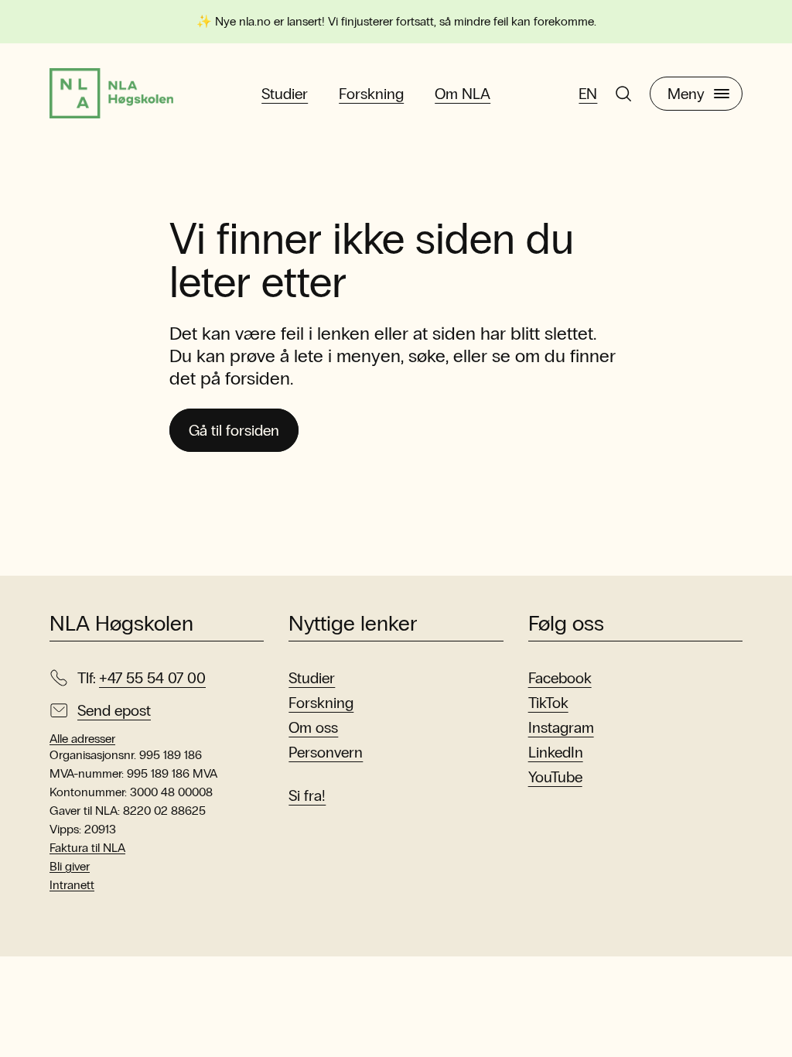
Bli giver (70, 866)
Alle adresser (82, 738)
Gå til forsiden (234, 430)
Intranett (72, 884)
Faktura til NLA (87, 847)
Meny (686, 93)
